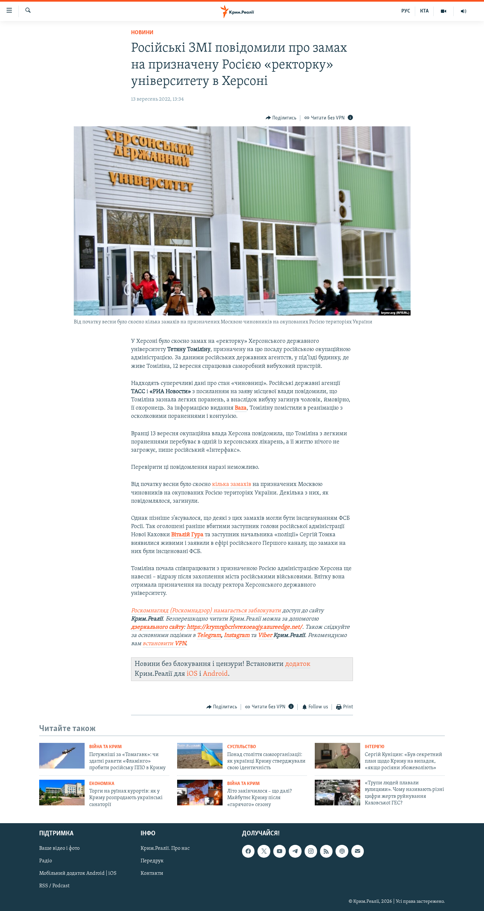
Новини (142, 33)
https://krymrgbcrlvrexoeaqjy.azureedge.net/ (244, 627)
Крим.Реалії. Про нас (165, 848)
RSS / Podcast (54, 886)
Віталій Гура (187, 535)
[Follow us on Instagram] (311, 851)
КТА (424, 11)
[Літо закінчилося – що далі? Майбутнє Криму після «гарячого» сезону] (200, 792)
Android (215, 674)
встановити (164, 644)
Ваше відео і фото (59, 848)
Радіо (45, 861)
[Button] (281, 118)
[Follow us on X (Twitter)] (263, 851)
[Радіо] (463, 11)
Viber (265, 636)
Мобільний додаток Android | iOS (78, 873)
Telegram (209, 636)
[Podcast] (342, 851)
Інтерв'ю (374, 747)
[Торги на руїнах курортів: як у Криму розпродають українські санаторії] (62, 792)
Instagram (237, 636)
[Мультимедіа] (444, 11)
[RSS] (326, 851)
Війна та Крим (105, 747)
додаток (297, 664)
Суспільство (241, 747)
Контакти (152, 873)
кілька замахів (231, 485)
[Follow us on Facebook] (248, 851)
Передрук (152, 861)
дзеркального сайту (157, 627)
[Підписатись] (357, 851)
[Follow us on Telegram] (295, 851)
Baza (241, 408)
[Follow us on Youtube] (279, 851)
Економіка (101, 783)
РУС (405, 11)
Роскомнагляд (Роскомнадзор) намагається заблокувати (206, 611)
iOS (192, 674)
